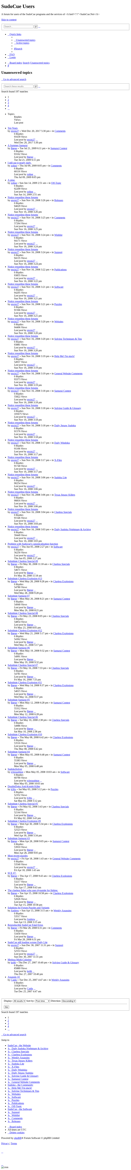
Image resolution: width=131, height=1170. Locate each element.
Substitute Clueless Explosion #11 (25, 682)
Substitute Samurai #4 (19, 751)
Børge (14, 148)
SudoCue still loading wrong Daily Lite (27, 942)
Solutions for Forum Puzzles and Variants (28, 907)
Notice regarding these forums (23, 197)
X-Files (58, 460)
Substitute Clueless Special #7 (23, 665)
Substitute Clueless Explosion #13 (25, 578)
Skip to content (8, 19)
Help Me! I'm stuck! (64, 356)
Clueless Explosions (63, 581)
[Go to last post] (37, 139)
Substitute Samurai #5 (19, 699)
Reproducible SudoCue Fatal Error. (25, 925)
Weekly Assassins (62, 910)
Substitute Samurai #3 (19, 838)
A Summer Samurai (17, 145)
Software (58, 287)
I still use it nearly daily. (19, 162)
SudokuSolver (15, 769)
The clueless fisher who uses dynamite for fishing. (33, 890)
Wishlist (58, 235)
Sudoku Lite (60, 477)
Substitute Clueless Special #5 (23, 803)
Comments (60, 131)
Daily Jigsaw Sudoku (65, 425)
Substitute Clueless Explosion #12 (25, 630)
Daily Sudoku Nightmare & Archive (72, 529)
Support (58, 252)
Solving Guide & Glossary (67, 408)
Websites (58, 321)
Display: (8, 1000)
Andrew (15, 910)
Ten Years (13, 128)
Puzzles (58, 304)
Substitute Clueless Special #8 (23, 613)
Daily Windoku (62, 442)
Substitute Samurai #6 (19, 647)
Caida (14, 979)
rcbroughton (17, 772)
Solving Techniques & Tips (68, 338)
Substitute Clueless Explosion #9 (24, 821)
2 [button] (8, 99)
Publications (60, 269)
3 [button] (8, 102)
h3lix (13, 789)
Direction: (56, 1000)
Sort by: (30, 1000)
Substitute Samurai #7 (19, 595)
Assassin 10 (14, 977)
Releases (58, 200)
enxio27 (15, 131)
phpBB (17, 1138)
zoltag (14, 165)
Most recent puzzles (18, 855)
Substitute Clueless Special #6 (23, 717)
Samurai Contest (58, 148)
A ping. (11, 180)
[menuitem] (24, 40)
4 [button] (8, 105)
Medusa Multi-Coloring (19, 959)
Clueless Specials (63, 512)
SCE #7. (12, 873)
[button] (9, 108)
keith (13, 962)
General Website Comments (68, 373)
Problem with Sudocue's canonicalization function (33, 543)
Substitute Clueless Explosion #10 (25, 734)
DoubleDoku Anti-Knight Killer (24, 786)
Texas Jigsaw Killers (64, 494)
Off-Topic (56, 183)
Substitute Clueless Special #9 (23, 561)
